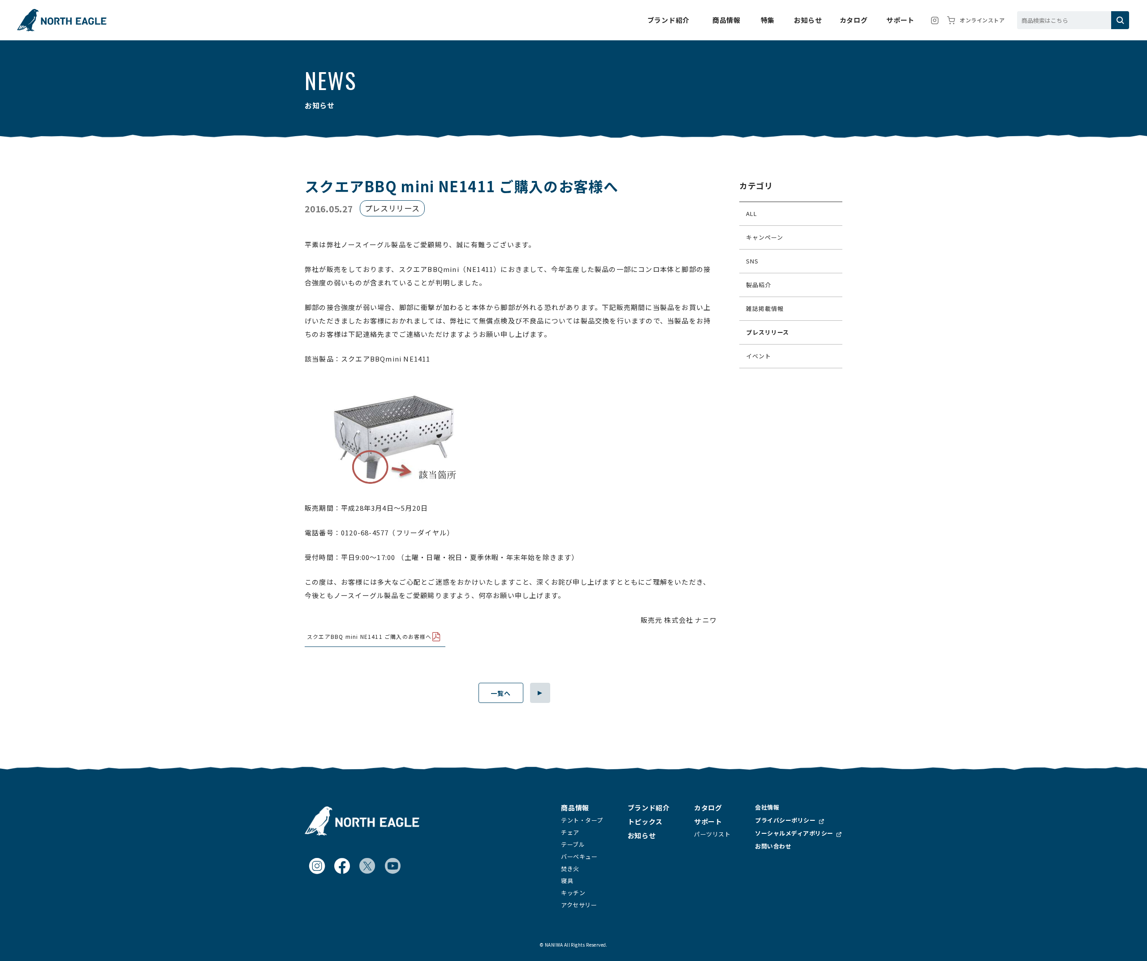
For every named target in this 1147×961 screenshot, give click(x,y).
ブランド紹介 (649, 807)
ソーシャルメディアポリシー (794, 833)
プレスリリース (767, 332)
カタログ (708, 807)
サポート (708, 821)
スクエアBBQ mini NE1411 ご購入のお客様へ (369, 636)
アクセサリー (579, 905)
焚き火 (570, 868)
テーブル (573, 844)
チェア (570, 832)
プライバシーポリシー (785, 820)
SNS (752, 261)
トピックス (645, 821)
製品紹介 (758, 284)
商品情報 (575, 807)
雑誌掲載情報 (764, 308)
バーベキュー (579, 856)
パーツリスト (712, 834)
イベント (758, 356)
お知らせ (641, 835)
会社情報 (767, 807)
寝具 (567, 880)
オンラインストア (982, 20)
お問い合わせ (773, 846)
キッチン (573, 892)
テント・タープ (582, 820)
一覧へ (501, 693)
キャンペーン (764, 237)
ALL (751, 213)
